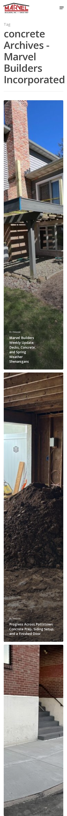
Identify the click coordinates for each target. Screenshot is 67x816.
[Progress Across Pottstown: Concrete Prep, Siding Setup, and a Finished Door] (33, 507)
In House (14, 332)
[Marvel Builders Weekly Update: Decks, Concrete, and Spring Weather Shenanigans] (33, 235)
